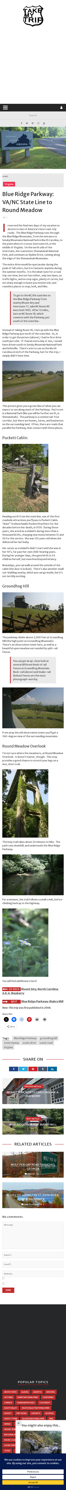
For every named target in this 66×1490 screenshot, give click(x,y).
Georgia (31, 1173)
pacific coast (11, 1440)
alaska (24, 1392)
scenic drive (29, 1042)
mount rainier (11, 1429)
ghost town (10, 1418)
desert (8, 1413)
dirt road (21, 1413)
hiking (7, 1424)
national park (11, 1434)
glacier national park (33, 1418)
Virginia (9, 184)
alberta (37, 1392)
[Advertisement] (33, 65)
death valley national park (35, 1408)
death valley (10, 1408)
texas (7, 1450)
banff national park (27, 1397)
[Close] (19, 1423)
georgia (49, 1413)
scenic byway (11, 1042)
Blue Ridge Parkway (25, 1038)
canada (8, 1402)
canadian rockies (26, 1402)
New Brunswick (31, 1204)
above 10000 (10, 1392)
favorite (35, 1413)
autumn (8, 1397)
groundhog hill (48, 1038)
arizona (50, 1392)
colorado (44, 1402)
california (48, 1397)
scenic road (46, 1042)
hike (51, 1418)
